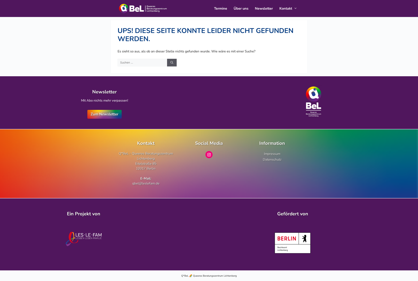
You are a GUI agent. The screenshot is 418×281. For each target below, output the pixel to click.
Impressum (272, 154)
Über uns (241, 8)
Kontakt (285, 8)
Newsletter (264, 8)
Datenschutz (272, 159)
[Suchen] (172, 63)
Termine (220, 8)
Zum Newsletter (104, 114)
